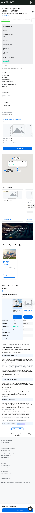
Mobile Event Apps (5, 450)
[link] (12, 195)
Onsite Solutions (5, 442)
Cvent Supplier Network (6, 440)
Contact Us (4, 463)
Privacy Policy (4, 471)
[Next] (33, 20)
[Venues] (32, 2)
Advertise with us (5, 478)
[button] (17, 168)
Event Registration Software (8, 448)
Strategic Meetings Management (9, 453)
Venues (4, 6)
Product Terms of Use (6, 473)
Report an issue (6, 434)
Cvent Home (4, 461)
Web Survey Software (6, 455)
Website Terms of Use (6, 476)
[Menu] (2, 2)
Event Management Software (8, 446)
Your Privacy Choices (6, 467)
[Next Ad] (32, 134)
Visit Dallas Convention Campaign (6, 263)
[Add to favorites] (33, 12)
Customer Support (5, 465)
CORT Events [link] (8, 201)
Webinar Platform (5, 457)
